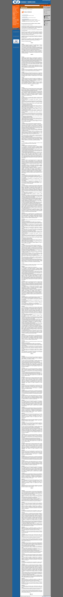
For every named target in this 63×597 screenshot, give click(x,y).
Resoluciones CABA (15, 12)
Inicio (23, 9)
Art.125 (33, 15)
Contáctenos (14, 24)
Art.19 (27, 17)
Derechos (26, 9)
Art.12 (24, 17)
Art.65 (29, 15)
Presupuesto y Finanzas (15, 18)
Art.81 (33, 17)
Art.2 (22, 15)
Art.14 (25, 15)
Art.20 (29, 17)
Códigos (14, 14)
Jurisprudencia (15, 21)
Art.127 (35, 17)
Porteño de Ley (15, 22)
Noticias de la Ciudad (16, 23)
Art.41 (27, 15)
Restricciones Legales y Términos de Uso (25, 596)
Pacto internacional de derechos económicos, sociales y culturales (30, 21)
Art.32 (31, 17)
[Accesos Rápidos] (46, 5)
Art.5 (24, 15)
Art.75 (31, 15)
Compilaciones (15, 15)
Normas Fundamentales (15, 13)
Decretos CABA (15, 11)
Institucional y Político (16, 19)
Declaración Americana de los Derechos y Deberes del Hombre (29, 19)
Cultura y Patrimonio (29, 9)
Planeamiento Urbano (16, 20)
